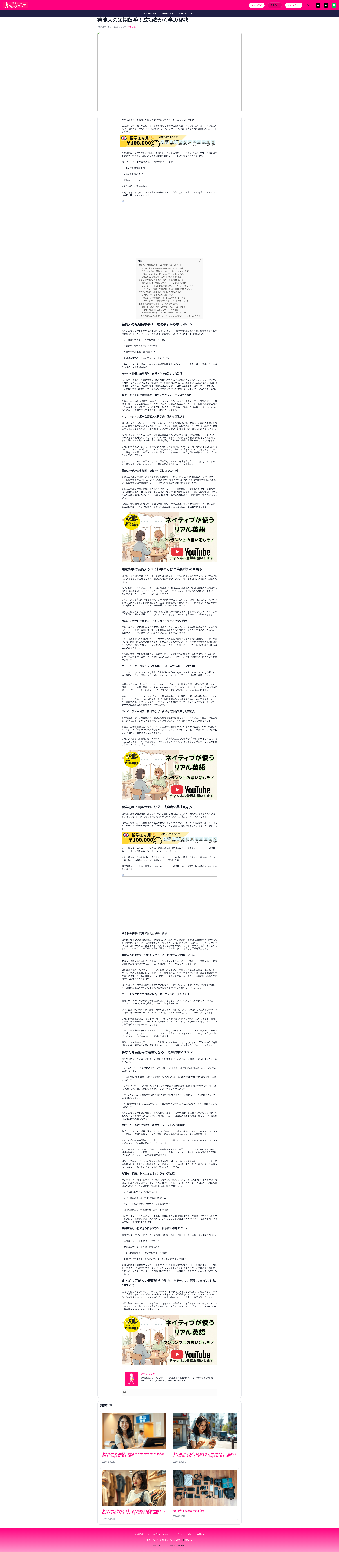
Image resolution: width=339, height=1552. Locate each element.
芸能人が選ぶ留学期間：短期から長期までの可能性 (161, 277)
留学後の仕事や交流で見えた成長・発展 (157, 295)
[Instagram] (124, 1392)
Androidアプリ (176, 1540)
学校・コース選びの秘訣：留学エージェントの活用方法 (163, 307)
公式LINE (188, 1540)
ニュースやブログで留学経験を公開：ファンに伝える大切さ (165, 301)
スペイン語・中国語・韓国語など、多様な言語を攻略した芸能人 (167, 289)
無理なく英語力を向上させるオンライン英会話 (160, 310)
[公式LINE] (334, 5)
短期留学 (132, 27)
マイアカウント (294, 5)
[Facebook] (128, 1392)
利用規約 (201, 1534)
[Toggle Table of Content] (197, 261)
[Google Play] (326, 5)
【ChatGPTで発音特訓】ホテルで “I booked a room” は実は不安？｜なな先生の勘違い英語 (133, 1455)
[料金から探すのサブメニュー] (174, 13)
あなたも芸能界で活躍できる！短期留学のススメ (159, 304)
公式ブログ (275, 5)
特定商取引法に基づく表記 (146, 1534)
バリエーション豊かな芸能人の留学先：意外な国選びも (163, 274)
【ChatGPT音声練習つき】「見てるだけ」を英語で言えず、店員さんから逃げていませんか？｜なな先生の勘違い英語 (134, 1512)
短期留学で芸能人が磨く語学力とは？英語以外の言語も (162, 280)
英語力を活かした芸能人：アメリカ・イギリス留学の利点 (164, 283)
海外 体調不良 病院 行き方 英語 (188, 1510)
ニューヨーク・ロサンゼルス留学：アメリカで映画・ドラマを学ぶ (167, 286)
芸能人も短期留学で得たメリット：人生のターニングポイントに (167, 298)
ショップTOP (257, 5)
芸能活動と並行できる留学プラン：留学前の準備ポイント (164, 312)
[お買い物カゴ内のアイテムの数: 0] (308, 5)
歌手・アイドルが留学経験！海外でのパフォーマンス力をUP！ (166, 271)
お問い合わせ (152, 1540)
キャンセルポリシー (167, 1534)
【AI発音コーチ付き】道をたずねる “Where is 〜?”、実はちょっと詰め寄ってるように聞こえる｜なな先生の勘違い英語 (205, 1455)
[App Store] (318, 5)
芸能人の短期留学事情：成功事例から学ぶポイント (160, 265)
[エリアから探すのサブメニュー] (157, 13)
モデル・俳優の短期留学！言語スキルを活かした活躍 (162, 268)
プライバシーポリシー (186, 1534)
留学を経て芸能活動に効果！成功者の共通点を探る (160, 292)
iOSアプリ (164, 1540)
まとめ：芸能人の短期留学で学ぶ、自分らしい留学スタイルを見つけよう (169, 316)
